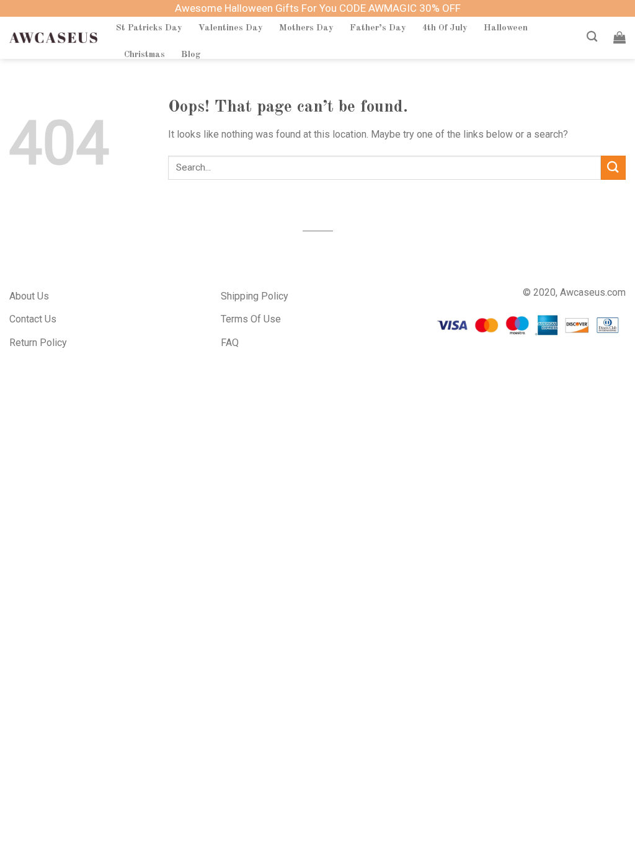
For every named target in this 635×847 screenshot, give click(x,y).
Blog (191, 54)
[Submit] (613, 168)
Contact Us (32, 319)
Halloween (506, 28)
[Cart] (619, 37)
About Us (29, 296)
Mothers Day (306, 28)
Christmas (144, 54)
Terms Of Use (251, 319)
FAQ (230, 342)
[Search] (592, 37)
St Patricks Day (149, 28)
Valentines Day (230, 28)
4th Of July (445, 28)
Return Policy (38, 342)
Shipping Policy (254, 296)
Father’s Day (378, 28)
